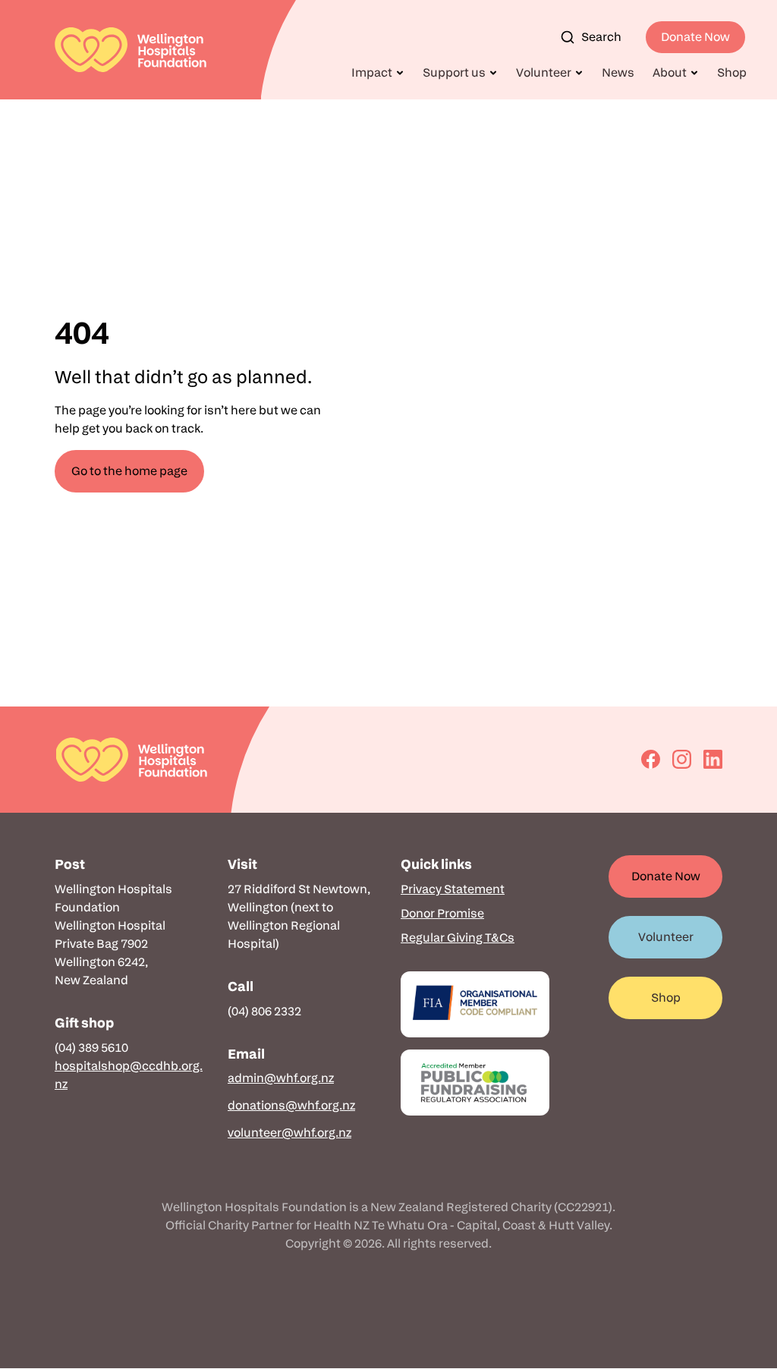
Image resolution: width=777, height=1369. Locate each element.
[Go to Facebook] (650, 759)
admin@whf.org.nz (281, 1078)
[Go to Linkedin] (712, 759)
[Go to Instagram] (681, 759)
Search (601, 37)
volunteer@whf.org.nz (289, 1132)
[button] (377, 73)
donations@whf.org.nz (291, 1105)
